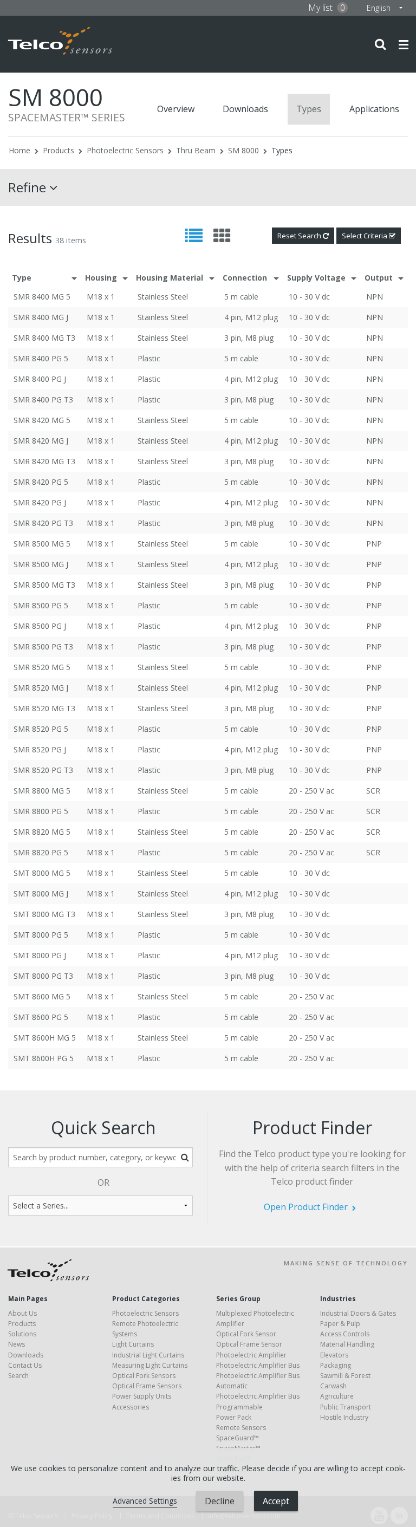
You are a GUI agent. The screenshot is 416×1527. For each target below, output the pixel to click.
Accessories (130, 1407)
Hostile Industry (344, 1417)
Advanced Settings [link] (145, 1501)
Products (58, 150)
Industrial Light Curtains (148, 1355)
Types (308, 109)
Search (18, 1375)
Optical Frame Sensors (146, 1385)
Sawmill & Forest (345, 1375)
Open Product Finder (306, 1207)
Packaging (335, 1365)
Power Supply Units (141, 1396)
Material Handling (347, 1344)
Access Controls (344, 1333)
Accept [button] (276, 1501)
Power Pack (233, 1417)
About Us (22, 1313)
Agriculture (337, 1396)
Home (19, 150)
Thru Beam (196, 150)
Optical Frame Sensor (249, 1344)
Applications (374, 109)
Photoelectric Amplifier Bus (258, 1365)
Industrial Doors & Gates (358, 1313)
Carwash (333, 1385)
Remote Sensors (241, 1427)
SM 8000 (243, 150)
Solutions (22, 1333)
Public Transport (345, 1407)
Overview (175, 109)
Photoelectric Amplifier (251, 1355)
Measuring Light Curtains (149, 1365)
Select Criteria (365, 236)
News (16, 1344)
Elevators (334, 1355)
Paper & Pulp (340, 1323)
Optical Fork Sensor (246, 1333)
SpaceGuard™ (237, 1437)
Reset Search (300, 236)
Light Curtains (133, 1344)
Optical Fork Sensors (144, 1375)
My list (326, 8)
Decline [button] (220, 1501)
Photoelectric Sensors (125, 150)
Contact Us (25, 1365)
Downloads (245, 109)
